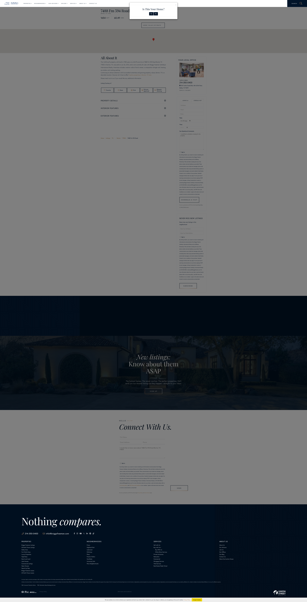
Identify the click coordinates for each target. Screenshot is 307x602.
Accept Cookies (197, 600)
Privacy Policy (187, 600)
